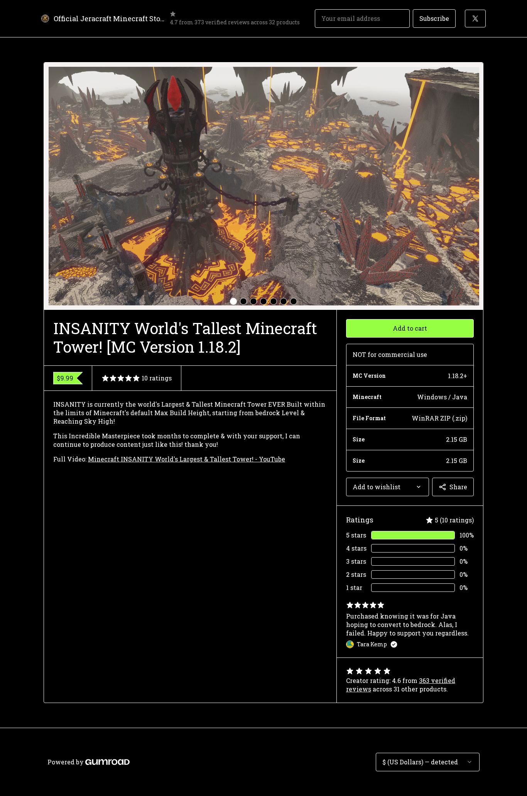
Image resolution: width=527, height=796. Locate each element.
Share (458, 487)
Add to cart (410, 328)
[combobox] (387, 487)
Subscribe (434, 18)
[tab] (233, 301)
